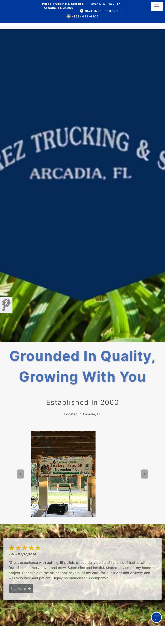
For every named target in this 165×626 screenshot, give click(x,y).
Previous (20, 474)
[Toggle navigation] (157, 6)
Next (144, 474)
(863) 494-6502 (85, 16)
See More (19, 588)
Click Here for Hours (102, 11)
